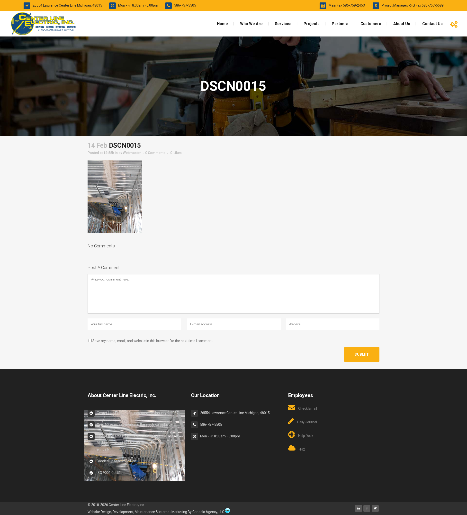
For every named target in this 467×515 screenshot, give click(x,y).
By (189, 512)
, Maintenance (144, 512)
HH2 (302, 449)
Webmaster (132, 153)
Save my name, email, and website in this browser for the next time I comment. (152, 341)
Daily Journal (307, 422)
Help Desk (305, 436)
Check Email (307, 408)
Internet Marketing (172, 512)
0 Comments (155, 153)
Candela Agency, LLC (208, 512)
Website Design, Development (110, 512)
